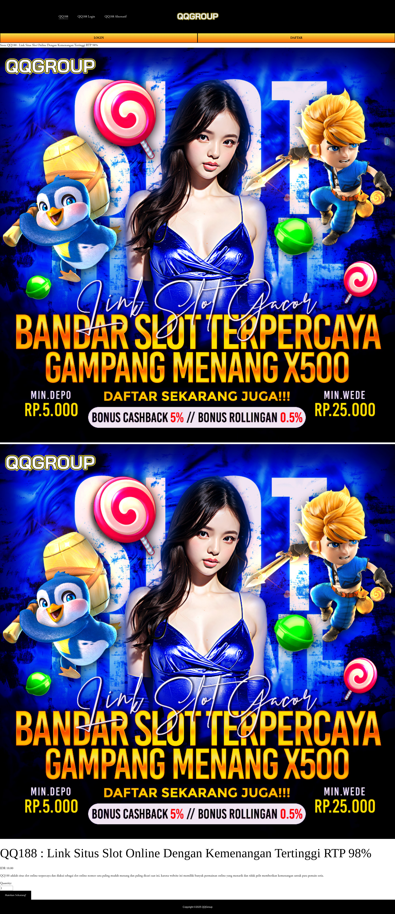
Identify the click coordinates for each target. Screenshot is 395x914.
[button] (15, 895)
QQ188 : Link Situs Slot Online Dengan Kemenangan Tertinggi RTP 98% (52, 45)
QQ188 (5, 876)
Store (3, 45)
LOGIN (99, 38)
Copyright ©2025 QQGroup (197, 907)
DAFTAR (296, 38)
